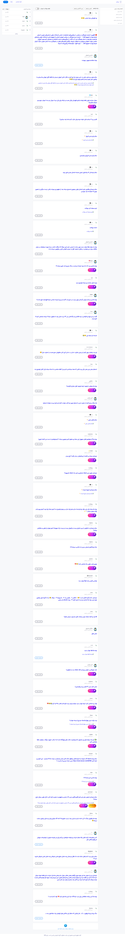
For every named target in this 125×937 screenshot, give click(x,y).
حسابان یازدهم (119, 14)
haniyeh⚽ (90, 576)
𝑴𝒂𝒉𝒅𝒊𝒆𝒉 (90, 851)
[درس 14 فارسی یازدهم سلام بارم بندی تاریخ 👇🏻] (65, 140)
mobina (91, 682)
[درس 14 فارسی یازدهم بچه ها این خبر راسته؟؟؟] (65, 781)
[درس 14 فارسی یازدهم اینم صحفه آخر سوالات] (65, 212)
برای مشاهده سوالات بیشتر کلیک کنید (65, 929)
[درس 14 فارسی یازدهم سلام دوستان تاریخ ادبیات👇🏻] (65, 494)
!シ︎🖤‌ (91, 13)
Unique (91, 754)
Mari (91, 773)
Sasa (91, 715)
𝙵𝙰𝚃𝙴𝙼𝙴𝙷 (90, 347)
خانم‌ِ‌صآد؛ (23, 30)
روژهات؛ (90, 468)
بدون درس (120, 23)
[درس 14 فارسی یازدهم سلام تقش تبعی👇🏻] (65, 424)
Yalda (91, 295)
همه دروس (119, 11)
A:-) (92, 645)
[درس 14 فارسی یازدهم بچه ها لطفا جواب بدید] (65, 654)
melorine (90, 434)
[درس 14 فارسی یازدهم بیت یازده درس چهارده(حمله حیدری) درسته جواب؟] (65, 724)
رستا (91, 312)
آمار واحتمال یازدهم (118, 20)
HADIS (91, 735)
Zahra (91, 813)
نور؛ (92, 278)
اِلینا (92, 114)
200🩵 (91, 95)
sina (91, 593)
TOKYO (91, 523)
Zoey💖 (91, 261)
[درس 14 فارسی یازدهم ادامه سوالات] (65, 231)
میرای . (23, 25)
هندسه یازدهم (119, 17)
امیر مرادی (90, 398)
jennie (91, 559)
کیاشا (23, 21)
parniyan (90, 792)
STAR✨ (90, 451)
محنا (91, 364)
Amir (24, 17)
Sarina (91, 908)
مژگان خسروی (89, 629)
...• (92, 832)
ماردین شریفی (89, 55)
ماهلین (91, 381)
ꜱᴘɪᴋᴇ (91, 699)
